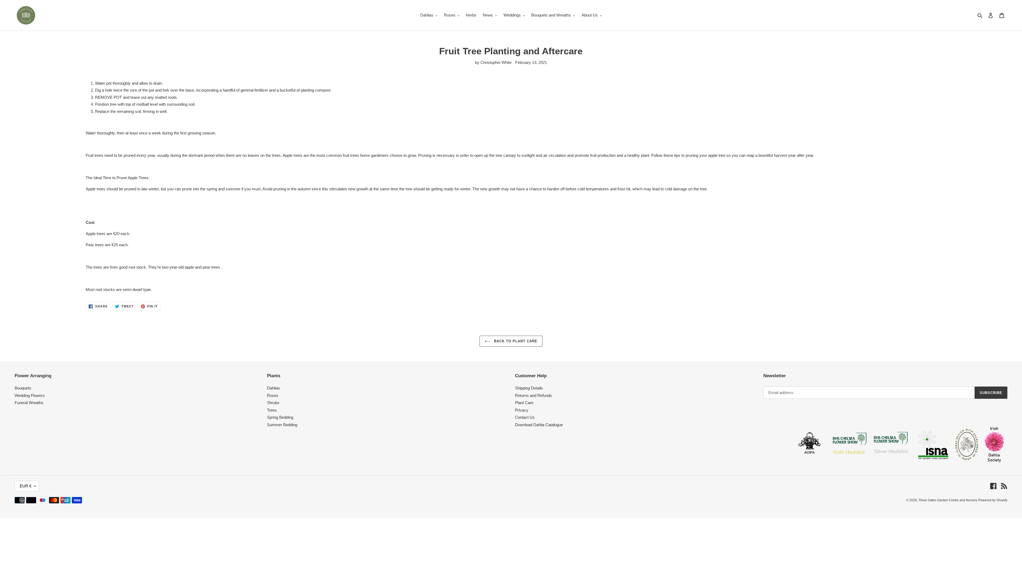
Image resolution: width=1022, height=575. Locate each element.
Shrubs (273, 402)
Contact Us (525, 417)
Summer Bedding (282, 424)
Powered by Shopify (992, 500)
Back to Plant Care (515, 341)
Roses (272, 395)
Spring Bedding (280, 417)
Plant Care (524, 402)
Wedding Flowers (30, 395)
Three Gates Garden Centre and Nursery (947, 500)
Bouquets (23, 388)
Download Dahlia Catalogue (539, 424)
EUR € (25, 486)
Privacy (521, 410)
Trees (272, 410)
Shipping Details (529, 388)
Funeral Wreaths (29, 402)
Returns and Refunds (533, 395)
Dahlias (273, 388)
